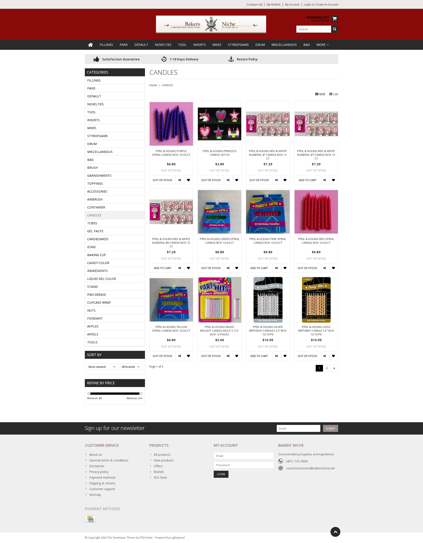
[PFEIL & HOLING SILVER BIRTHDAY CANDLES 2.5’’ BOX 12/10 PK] (267, 279)
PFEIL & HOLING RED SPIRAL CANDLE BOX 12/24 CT (316, 241)
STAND (92, 287)
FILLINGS (106, 45)
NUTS (91, 310)
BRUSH (92, 168)
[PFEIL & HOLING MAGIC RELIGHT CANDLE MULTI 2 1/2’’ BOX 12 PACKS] (219, 279)
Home (153, 85)
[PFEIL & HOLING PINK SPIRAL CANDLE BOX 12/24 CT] (267, 191)
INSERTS (199, 45)
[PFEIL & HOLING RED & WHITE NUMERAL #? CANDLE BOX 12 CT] (267, 103)
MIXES (216, 45)
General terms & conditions (108, 460)
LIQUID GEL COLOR (101, 279)
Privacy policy (98, 472)
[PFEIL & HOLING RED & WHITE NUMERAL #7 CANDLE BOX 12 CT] (316, 103)
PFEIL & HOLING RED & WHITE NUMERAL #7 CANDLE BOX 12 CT (316, 154)
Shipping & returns (102, 483)
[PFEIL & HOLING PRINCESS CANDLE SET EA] (219, 103)
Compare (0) (254, 4)
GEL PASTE (95, 231)
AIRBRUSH (94, 199)
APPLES (92, 326)
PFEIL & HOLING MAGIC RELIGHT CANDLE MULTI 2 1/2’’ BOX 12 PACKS (219, 330)
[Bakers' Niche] (211, 24)
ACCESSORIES (97, 191)
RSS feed (160, 477)
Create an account (326, 4)
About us (95, 454)
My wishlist (273, 4)
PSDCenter (146, 537)
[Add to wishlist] (188, 180)
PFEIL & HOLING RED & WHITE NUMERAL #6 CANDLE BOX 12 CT (171, 242)
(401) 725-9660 (297, 461)
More (320, 45)
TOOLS (92, 342)
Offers (158, 466)
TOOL (182, 45)
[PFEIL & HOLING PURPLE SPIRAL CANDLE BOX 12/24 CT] (171, 103)
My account (292, 4)
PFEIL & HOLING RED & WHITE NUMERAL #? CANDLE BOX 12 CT (268, 154)
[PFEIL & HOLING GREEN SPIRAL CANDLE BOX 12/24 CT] (219, 191)
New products (164, 460)
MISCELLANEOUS (284, 45)
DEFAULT (141, 45)
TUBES (92, 223)
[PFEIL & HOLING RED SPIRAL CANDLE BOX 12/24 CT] (316, 191)
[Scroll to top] (335, 532)
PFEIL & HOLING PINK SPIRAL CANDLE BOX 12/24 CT (267, 241)
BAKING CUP (96, 255)
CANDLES (94, 215)
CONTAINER (96, 207)
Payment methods (102, 477)
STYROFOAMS (238, 45)
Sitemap (95, 495)
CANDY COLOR (98, 263)
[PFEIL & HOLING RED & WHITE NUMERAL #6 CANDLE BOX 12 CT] (171, 191)
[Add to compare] (180, 180)
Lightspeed (178, 537)
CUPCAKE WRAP (99, 302)
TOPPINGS (95, 183)
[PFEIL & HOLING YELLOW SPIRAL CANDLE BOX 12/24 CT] (171, 279)
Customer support (102, 489)
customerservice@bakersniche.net (310, 468)
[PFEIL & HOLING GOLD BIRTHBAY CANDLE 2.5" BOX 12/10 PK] (316, 279)
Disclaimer (96, 466)
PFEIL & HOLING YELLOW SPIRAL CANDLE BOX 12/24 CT (171, 329)
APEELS (92, 334)
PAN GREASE (96, 294)
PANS (124, 45)
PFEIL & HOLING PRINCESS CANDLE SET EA (220, 153)
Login (308, 4)
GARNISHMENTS (99, 175)
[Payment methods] (90, 519)
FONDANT (95, 318)
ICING (91, 247)
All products (162, 454)
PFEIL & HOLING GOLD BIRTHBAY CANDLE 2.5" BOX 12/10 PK (316, 330)
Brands (159, 472)
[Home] (90, 45)
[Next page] (334, 368)
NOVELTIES (163, 45)
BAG (306, 45)
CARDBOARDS (97, 239)
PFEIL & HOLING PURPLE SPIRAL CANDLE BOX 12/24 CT (171, 153)
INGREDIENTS (97, 271)
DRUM (260, 45)
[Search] (334, 29)
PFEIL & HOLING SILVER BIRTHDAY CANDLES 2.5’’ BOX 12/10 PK (268, 330)
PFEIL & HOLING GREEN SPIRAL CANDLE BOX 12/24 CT (219, 241)
